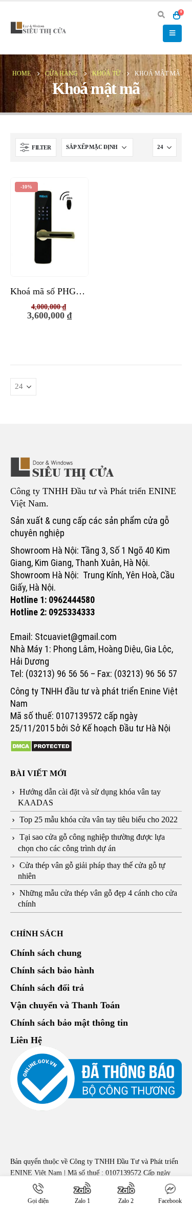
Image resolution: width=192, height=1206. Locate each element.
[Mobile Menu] (172, 33)
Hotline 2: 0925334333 (52, 612)
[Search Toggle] (161, 15)
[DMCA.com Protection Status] (41, 746)
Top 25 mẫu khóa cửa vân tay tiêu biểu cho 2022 (98, 819)
